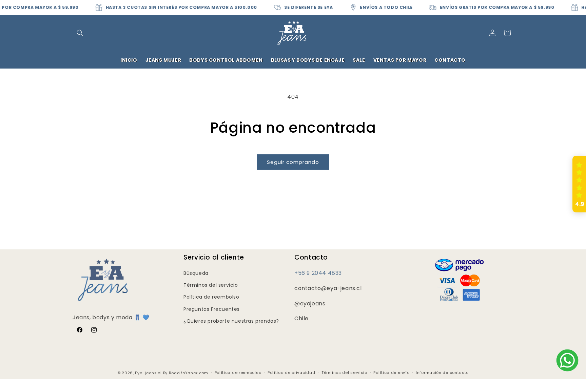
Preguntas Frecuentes (211, 309)
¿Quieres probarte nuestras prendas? (231, 321)
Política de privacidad (291, 372)
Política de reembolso (211, 296)
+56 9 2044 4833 (318, 273)
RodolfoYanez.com (188, 373)
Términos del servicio (210, 285)
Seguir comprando (293, 162)
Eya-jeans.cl (148, 373)
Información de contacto (442, 372)
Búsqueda (196, 273)
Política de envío (391, 372)
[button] (80, 32)
